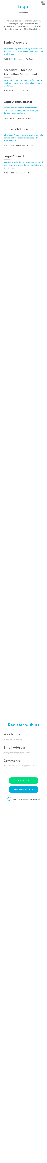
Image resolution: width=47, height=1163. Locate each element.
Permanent (23, 12)
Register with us (23, 789)
